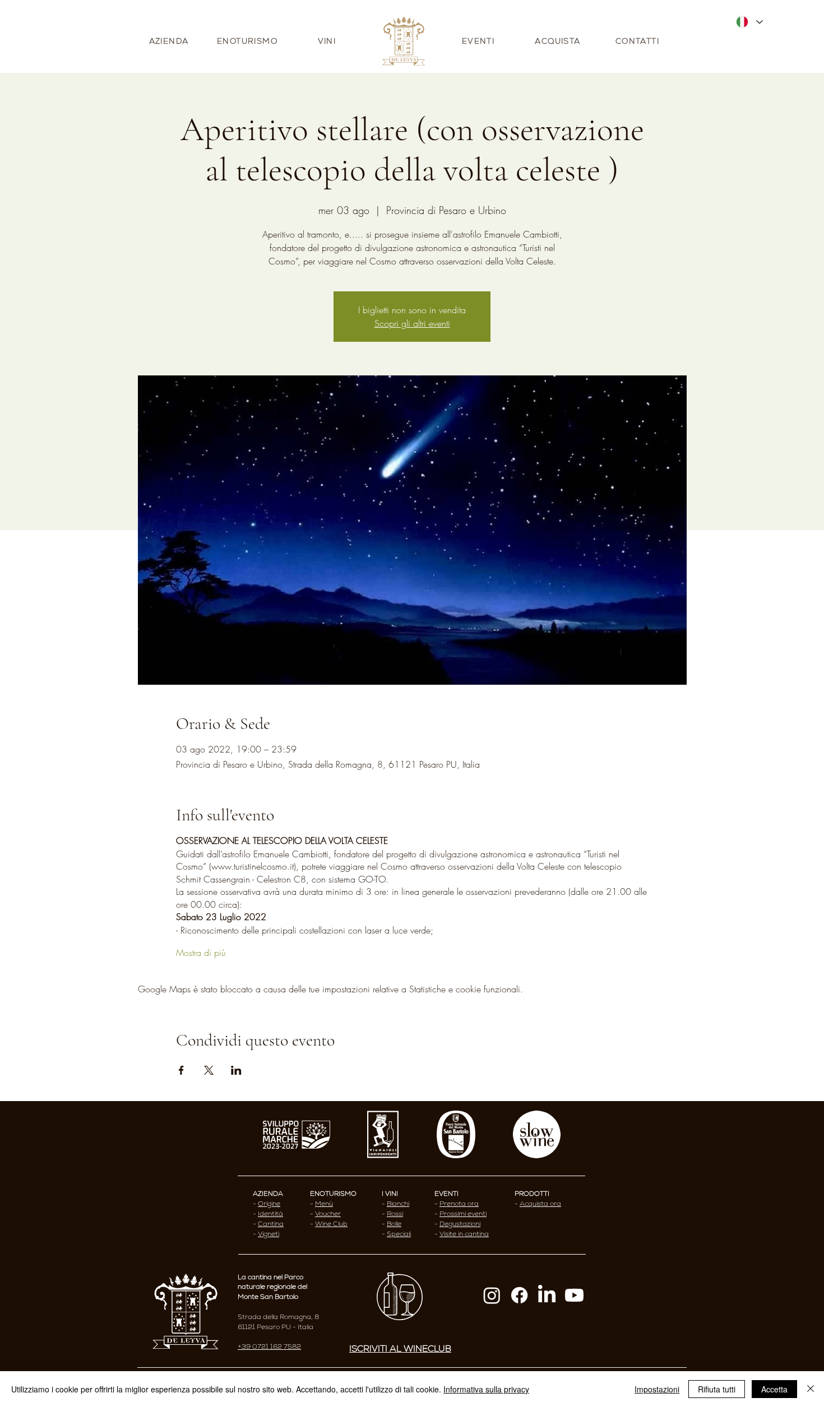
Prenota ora (459, 1203)
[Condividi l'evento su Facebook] (181, 1070)
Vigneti (268, 1233)
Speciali (399, 1233)
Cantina (271, 1223)
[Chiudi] (810, 1389)
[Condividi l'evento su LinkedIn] (236, 1070)
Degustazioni (459, 1223)
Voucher (328, 1213)
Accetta (774, 1389)
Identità (270, 1213)
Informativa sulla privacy (486, 1389)
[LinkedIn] (547, 1295)
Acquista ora (540, 1203)
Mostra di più (201, 952)
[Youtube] (574, 1295)
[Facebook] (519, 1295)
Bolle (394, 1223)
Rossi (395, 1213)
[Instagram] (492, 1295)
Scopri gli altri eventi (412, 323)
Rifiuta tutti (716, 1389)
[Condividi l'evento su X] (208, 1070)
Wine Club (331, 1223)
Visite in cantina (464, 1233)
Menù (324, 1203)
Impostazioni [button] (657, 1389)
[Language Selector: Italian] (749, 22)
